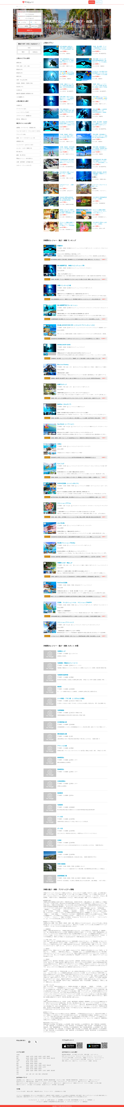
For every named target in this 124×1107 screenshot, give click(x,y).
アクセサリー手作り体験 (67, 1057)
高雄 (40, 1074)
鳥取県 (27, 1067)
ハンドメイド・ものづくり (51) (24, 144)
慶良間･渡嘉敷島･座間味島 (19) (24, 93)
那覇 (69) (18, 62)
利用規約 (90, 1100)
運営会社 (85, 1101)
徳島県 (27, 1068)
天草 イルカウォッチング (22, 1083)
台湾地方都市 (45, 1074)
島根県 (31, 1067)
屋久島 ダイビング (20, 1081)
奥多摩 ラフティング (47, 1083)
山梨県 (27, 1060)
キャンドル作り (65, 1059)
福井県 (35, 1061)
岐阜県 (31, 1063)
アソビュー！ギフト (48, 1091)
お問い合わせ (50, 1100)
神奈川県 (53, 1058)
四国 (17, 1068)
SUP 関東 (54, 1084)
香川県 (31, 1068)
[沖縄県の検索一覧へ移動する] (62, 24)
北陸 (17, 1061)
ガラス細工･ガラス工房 (77, 1054)
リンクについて (33, 1100)
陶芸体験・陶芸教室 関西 (49, 1080)
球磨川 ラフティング (78, 1083)
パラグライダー (78, 1057)
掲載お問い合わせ (39, 1091)
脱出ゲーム (75, 1060)
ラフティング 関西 (88, 1083)
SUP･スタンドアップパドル (68, 1056)
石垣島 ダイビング (83, 1080)
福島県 (48, 1056)
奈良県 (44, 1065)
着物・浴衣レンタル (66, 1060)
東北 (17, 1056)
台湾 (17, 1074)
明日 (23, 52)
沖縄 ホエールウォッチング (35, 1083)
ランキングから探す (21, 1091)
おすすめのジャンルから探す (69, 1052)
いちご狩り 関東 (97, 1083)
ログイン (98, 2)
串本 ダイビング (57, 1083)
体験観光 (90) (20, 141)
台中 (33, 1074)
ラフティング (98, 1059)
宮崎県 (48, 1070)
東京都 (48, 1058)
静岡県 (27, 1063)
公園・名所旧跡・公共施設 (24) (24, 162)
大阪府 (35, 1065)
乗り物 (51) (19, 151)
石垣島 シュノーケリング (40, 1081)
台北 (27, 1074)
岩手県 (31, 1056)
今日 (29, 48)
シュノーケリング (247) (22, 112)
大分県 (44, 1070)
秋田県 (40, 1056)
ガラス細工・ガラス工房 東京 (34, 1084)
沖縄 (17, 1072)
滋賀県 (27, 1065)
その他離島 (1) (20, 97)
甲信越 (17, 1060)
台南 (36, 1074)
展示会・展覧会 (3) (21, 119)
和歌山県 (49, 1065)
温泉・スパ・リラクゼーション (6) (25, 138)
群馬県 (31, 1058)
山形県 (44, 1056)
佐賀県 (31, 1070)
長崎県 (35, 1070)
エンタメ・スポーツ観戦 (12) (24, 148)
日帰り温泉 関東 (38, 1080)
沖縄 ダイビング (30, 1080)
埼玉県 (40, 1058)
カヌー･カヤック (94, 1054)
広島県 (40, 1067)
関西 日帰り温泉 (30, 1081)
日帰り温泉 (86, 1054)
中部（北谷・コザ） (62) (23, 66)
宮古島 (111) (19, 86)
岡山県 (35, 1067)
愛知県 (35, 1063)
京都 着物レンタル (20, 1080)
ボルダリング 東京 (61, 1080)
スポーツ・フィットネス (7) (23, 165)
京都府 (31, 1065)
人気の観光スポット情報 (60, 1091)
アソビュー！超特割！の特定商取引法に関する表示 (50, 1101)
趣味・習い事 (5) (20, 155)
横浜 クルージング (82, 1081)
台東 (30, 1074)
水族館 (90, 1060)
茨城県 (35, 1058)
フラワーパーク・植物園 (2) (23, 115)
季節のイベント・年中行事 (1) (24, 158)
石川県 (31, 1061)
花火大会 (95, 1060)
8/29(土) (35, 52)
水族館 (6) (19, 105)
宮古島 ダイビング (46, 1084)
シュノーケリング (98, 1056)
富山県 (27, 1061)
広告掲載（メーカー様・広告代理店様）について (71, 1100)
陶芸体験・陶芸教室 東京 (72, 1080)
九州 (17, 1070)
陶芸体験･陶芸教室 (66, 1054)
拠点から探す (30, 1091)
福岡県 (27, 1070)
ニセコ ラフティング (62, 1081)
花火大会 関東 (61, 1084)
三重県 (40, 1063)
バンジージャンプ (83, 1060)
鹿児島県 (53, 1070)
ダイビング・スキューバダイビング (84, 1056)
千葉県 (44, 1058)
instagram (29, 1042)
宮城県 (35, 1056)
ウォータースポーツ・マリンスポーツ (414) (28, 131)
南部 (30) (18, 76)
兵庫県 (40, 1065)
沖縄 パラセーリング (92, 1081)
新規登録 (91, 2)
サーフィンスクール (99, 1057)
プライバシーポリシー (73, 1101)
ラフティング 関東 (52, 1081)
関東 (17, 1058)
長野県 (31, 1060)
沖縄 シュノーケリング (94, 1080)
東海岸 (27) (19, 73)
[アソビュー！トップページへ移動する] (27, 2)
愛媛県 (35, 1068)
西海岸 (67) (19, 69)
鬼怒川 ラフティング (67, 1083)
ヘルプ (42, 1100)
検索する (29, 30)
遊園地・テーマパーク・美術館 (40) (26, 127)
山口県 (44, 1067)
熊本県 (40, 1070)
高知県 (40, 1068)
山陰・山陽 (19, 1067)
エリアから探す (20, 1052)
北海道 (17, 1054)
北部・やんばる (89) (21, 80)
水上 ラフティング (72, 1081)
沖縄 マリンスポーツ (21, 1084)
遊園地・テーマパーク (88, 1057)
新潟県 (35, 1060)
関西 (17, 1065)
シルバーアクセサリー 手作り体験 (78, 1059)
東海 (17, 1063)
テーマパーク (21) (21, 109)
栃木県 (27, 1058)
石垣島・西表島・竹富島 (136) (24, 83)
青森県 (27, 1056)
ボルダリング (90, 1059)
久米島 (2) (19, 90)
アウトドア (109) (21, 134)
